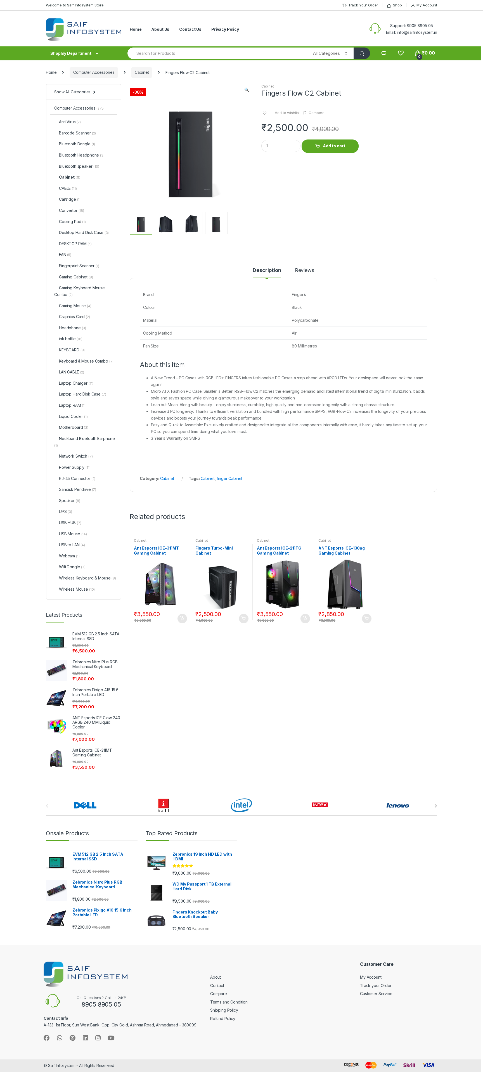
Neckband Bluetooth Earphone (84, 442)
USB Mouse (73, 533)
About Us (160, 29)
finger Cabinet (229, 478)
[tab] (267, 273)
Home (135, 29)
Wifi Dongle (72, 566)
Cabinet (142, 72)
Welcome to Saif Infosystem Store (75, 5)
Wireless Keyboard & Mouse (87, 578)
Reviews (304, 270)
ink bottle (70, 338)
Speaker (69, 500)
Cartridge (69, 199)
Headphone (72, 327)
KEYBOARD (72, 349)
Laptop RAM (72, 405)
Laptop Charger (76, 383)
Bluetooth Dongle (77, 143)
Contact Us (190, 29)
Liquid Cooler (73, 416)
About (215, 977)
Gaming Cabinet (76, 276)
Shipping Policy (224, 1010)
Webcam (69, 555)
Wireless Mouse (77, 589)
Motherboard (73, 427)
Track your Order (376, 985)
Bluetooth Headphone (82, 155)
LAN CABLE (71, 372)
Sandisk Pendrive (77, 489)
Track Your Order (363, 5)
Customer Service (376, 993)
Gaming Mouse (75, 305)
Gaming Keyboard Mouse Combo (79, 291)
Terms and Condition (229, 1002)
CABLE (68, 188)
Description (267, 270)
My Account (426, 5)
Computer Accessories (93, 72)
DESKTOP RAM (75, 243)
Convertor (71, 210)
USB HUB (70, 522)
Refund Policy (222, 1018)
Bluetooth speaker (79, 166)
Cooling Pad (72, 221)
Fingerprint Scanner (79, 265)
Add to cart (334, 145)
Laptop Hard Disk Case (82, 394)
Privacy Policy (225, 29)
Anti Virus (70, 121)
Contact (217, 985)
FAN (65, 254)
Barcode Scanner (77, 133)
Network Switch (76, 456)
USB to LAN (72, 544)
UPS (65, 511)
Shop (397, 5)
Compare (317, 112)
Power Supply (75, 467)
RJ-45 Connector (77, 478)
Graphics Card (74, 316)
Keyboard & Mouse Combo (86, 361)
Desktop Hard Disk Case (84, 232)
